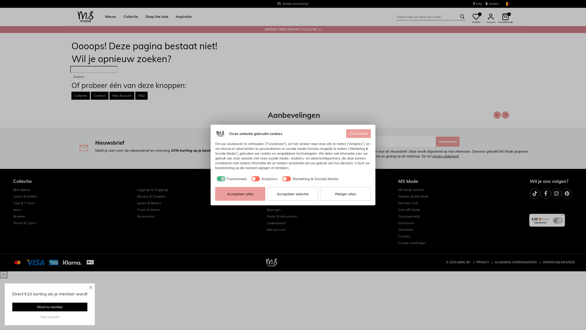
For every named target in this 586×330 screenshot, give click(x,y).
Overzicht (361, 134)
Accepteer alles (240, 194)
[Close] (91, 287)
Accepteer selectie (293, 194)
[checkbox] (231, 179)
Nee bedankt (50, 317)
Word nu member (50, 307)
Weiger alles (345, 194)
